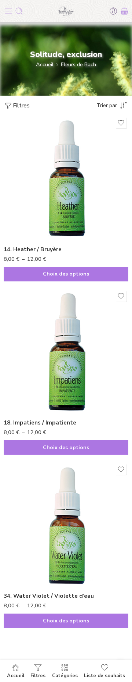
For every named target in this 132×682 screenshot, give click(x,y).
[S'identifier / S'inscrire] (113, 11)
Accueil (45, 64)
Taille (10, 209)
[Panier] (124, 11)
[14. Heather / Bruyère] (66, 178)
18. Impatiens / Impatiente (40, 422)
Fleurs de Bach (78, 64)
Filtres (21, 106)
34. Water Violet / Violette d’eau (49, 596)
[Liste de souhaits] (120, 122)
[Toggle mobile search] (19, 11)
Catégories (65, 675)
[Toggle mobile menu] (8, 11)
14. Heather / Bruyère (33, 249)
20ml (23, 230)
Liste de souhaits (104, 675)
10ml (23, 219)
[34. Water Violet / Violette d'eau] (66, 524)
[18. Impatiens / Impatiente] (66, 351)
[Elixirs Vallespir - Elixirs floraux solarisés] (66, 11)
